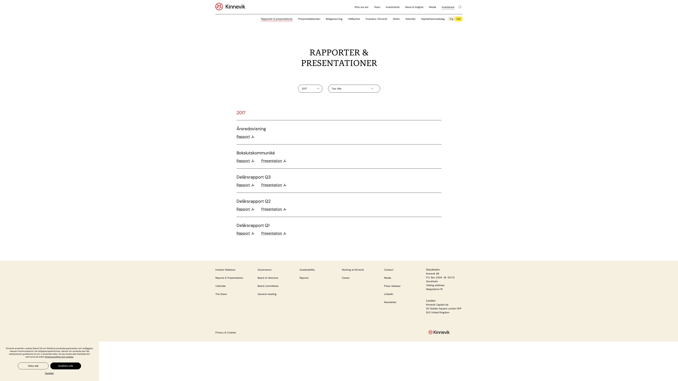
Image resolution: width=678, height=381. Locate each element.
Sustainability (307, 269)
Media (432, 7)
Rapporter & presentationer (277, 18)
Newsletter (390, 302)
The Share (221, 294)
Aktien (396, 18)
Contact (388, 269)
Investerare (448, 7)
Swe (459, 18)
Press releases (392, 286)
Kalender (411, 18)
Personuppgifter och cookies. (59, 356)
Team (377, 7)
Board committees (268, 286)
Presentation (271, 161)
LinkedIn (388, 294)
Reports (304, 277)
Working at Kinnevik (353, 269)
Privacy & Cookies (225, 332)
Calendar (220, 286)
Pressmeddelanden (309, 18)
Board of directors (268, 277)
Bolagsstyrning (334, 18)
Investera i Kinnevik (376, 18)
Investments (393, 7)
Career (346, 277)
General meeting (267, 294)
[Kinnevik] (235, 7)
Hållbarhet (354, 18)
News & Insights (414, 7)
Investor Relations (225, 269)
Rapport (243, 136)
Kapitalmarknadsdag (433, 18)
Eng (451, 18)
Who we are (361, 7)
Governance (265, 269)
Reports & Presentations (229, 277)
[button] (49, 373)
